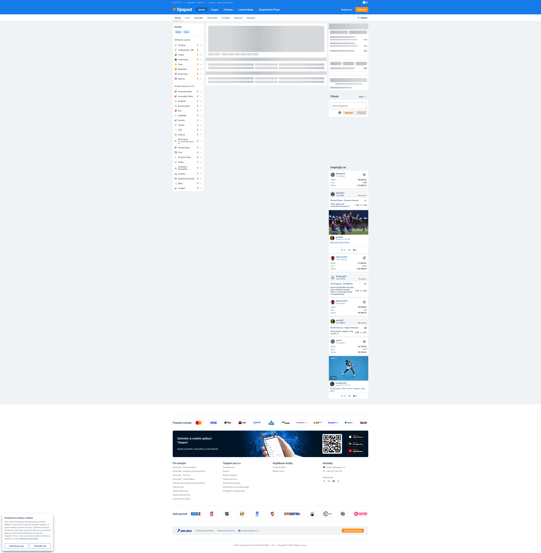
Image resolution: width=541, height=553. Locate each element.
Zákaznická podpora (225, 2)
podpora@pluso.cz (250, 489)
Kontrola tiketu (279, 426)
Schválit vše (40, 546)
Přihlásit (362, 9)
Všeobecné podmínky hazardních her (189, 442)
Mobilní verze (278, 430)
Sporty (201, 9)
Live (187, 17)
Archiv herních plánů (181, 457)
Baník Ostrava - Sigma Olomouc (345, 287)
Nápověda (191, 2)
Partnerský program (231, 442)
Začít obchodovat (353, 489)
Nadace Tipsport (230, 434)
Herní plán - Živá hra (181, 434)
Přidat (361, 71)
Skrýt (361, 56)
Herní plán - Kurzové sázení (184, 426)
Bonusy (238, 17)
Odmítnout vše (16, 546)
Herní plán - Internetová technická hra (189, 430)
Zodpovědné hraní (181, 449)
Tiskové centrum (230, 438)
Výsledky (198, 17)
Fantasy (228, 9)
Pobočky (211, 2)
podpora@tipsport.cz (335, 426)
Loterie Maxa (245, 9)
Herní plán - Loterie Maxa (183, 438)
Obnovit (349, 71)
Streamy (251, 17)
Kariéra (226, 430)
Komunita (212, 17)
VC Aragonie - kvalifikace (342, 243)
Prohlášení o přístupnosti (234, 449)
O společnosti (229, 426)
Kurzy (178, 17)
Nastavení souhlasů (29, 538)
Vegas (214, 9)
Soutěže (226, 17)
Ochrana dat (178, 446)
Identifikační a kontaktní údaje (236, 446)
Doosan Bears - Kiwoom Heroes (345, 159)
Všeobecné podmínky (204, 489)
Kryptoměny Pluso (269, 9)
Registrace (346, 9)
